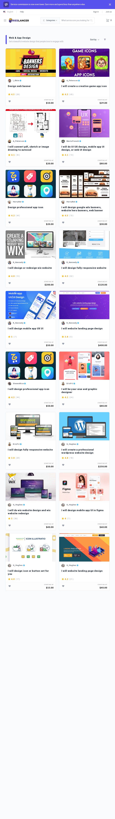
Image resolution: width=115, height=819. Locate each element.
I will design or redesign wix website (30, 268)
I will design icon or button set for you (28, 572)
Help (22, 11)
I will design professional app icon (28, 389)
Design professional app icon (25, 207)
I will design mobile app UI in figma (82, 510)
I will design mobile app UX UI (25, 328)
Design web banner (19, 86)
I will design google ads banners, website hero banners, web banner (82, 209)
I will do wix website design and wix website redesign (29, 512)
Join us (109, 11)
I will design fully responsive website (83, 268)
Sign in (96, 11)
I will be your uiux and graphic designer (79, 391)
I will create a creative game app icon (84, 86)
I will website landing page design (82, 328)
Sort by (93, 39)
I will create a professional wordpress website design (77, 451)
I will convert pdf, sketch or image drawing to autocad (28, 148)
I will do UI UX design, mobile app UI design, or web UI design (82, 148)
